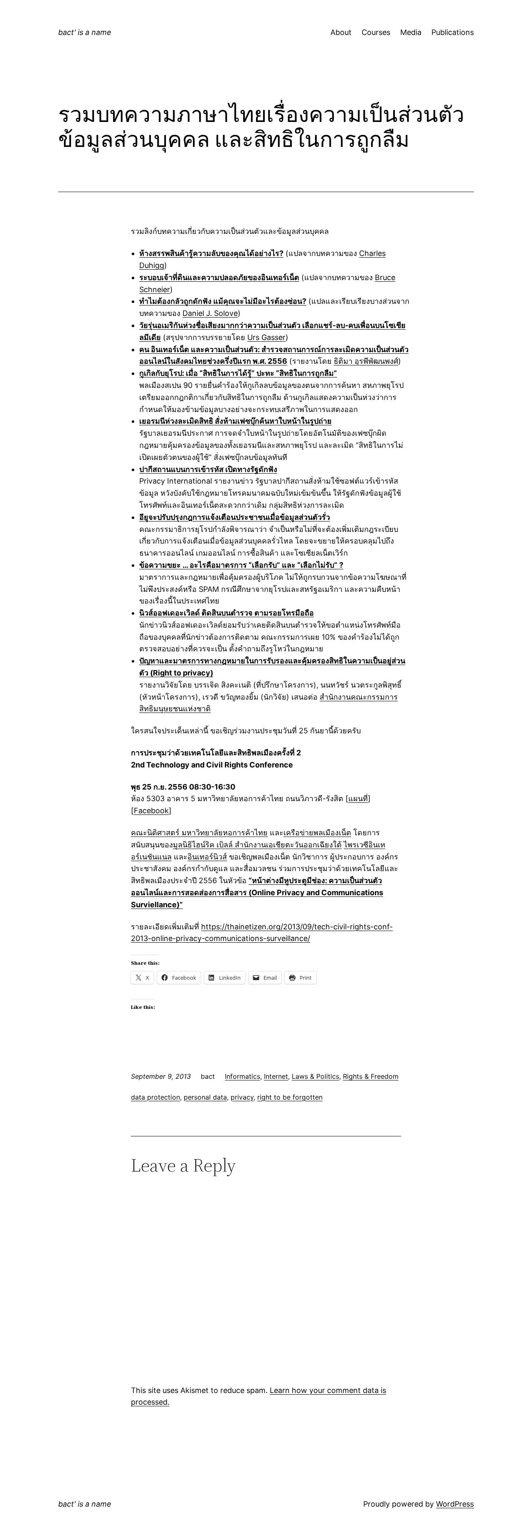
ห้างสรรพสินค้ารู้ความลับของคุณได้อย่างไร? (211, 253)
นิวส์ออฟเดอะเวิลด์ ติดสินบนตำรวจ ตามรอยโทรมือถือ (226, 612)
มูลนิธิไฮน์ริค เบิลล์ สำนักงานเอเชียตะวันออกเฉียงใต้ (257, 844)
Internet (276, 1076)
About (341, 32)
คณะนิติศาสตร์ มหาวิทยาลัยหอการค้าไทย (199, 832)
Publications (452, 32)
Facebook (151, 810)
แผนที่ (358, 798)
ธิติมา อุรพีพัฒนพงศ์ (366, 361)
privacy (242, 1097)
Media (410, 32)
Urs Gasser (266, 337)
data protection (155, 1097)
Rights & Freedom (371, 1076)
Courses (376, 32)
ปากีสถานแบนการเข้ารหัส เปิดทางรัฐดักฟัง (208, 469)
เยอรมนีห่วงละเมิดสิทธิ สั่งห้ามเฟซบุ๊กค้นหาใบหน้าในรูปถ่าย (235, 421)
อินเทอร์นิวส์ (207, 856)
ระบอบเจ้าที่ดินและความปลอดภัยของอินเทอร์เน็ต (219, 277)
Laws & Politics (315, 1076)
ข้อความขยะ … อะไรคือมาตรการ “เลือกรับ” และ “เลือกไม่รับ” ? (241, 565)
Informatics (242, 1076)
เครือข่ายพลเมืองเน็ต (317, 832)
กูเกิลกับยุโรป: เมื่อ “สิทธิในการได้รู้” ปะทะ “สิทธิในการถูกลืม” (238, 373)
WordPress (455, 1504)
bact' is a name (84, 32)
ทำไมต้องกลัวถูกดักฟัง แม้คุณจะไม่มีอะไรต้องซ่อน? (222, 301)
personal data (205, 1097)
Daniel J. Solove (210, 313)
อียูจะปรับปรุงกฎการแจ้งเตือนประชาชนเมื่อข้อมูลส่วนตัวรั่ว (234, 517)
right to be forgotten (290, 1097)
